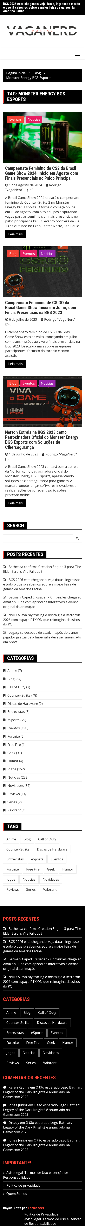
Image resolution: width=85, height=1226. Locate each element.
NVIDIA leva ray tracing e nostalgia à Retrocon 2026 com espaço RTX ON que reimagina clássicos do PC (41, 620)
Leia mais (15, 234)
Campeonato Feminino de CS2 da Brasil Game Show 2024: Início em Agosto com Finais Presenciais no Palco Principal (41, 173)
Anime (12, 670)
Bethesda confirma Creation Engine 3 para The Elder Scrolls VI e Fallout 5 (42, 569)
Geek (11, 753)
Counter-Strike (19, 695)
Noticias (34, 119)
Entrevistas (16, 711)
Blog (13, 253)
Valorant (14, 810)
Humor (12, 761)
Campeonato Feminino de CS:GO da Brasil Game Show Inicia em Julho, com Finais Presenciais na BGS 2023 (40, 307)
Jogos (11, 769)
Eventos (15, 119)
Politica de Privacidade (41, 1214)
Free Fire (14, 744)
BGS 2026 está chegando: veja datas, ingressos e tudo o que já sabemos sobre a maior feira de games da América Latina (41, 7)
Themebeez (36, 1208)
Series (12, 802)
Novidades (15, 785)
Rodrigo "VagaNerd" (60, 319)
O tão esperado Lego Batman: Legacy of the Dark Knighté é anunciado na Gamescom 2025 (42, 1092)
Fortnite (13, 736)
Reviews (13, 794)
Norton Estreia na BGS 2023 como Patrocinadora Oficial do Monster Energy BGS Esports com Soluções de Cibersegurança (41, 440)
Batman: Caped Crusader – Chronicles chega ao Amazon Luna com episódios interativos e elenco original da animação (42, 602)
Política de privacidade (23, 1185)
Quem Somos (16, 1193)
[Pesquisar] (77, 538)
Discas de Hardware (22, 703)
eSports (13, 720)
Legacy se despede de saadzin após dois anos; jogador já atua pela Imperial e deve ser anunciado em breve (42, 637)
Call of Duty (16, 687)
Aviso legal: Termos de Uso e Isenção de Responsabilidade (52, 1221)
